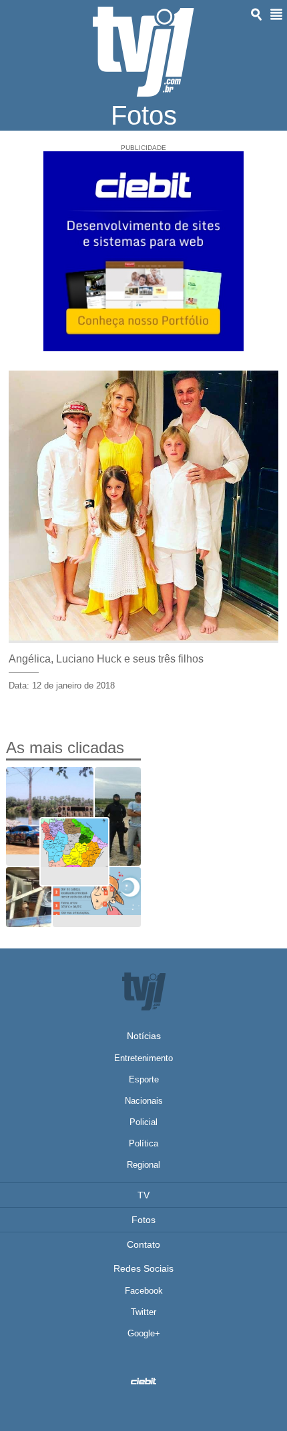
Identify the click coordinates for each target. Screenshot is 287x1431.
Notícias (144, 1035)
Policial (143, 1122)
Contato (143, 1244)
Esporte (144, 1079)
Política (143, 1143)
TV (143, 1195)
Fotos (143, 1219)
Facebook (144, 1291)
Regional (143, 1165)
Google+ (143, 1333)
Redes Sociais (143, 1268)
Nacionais (144, 1101)
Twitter (143, 1312)
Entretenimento (143, 1058)
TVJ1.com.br (143, 52)
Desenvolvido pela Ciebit (143, 1381)
